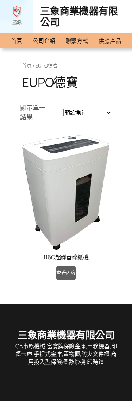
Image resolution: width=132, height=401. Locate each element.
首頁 (16, 41)
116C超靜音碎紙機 (66, 257)
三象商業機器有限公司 (79, 16)
